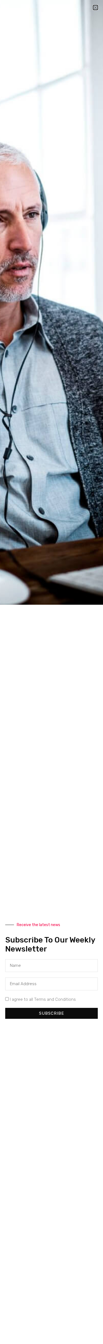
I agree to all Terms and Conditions (43, 999)
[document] (51, 672)
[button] (95, 7)
